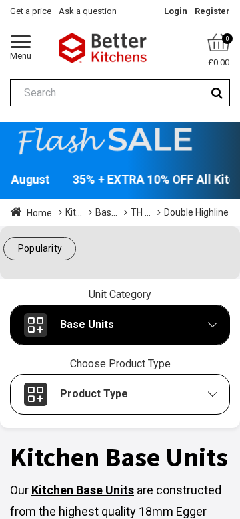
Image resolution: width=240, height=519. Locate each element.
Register (212, 11)
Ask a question (88, 11)
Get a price (30, 11)
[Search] (217, 93)
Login (175, 11)
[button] (39, 248)
